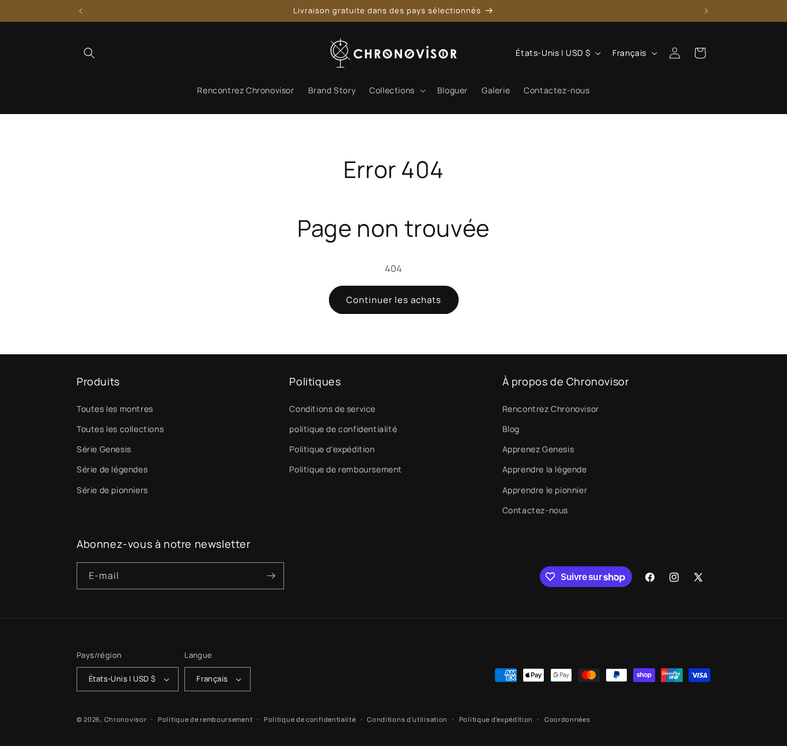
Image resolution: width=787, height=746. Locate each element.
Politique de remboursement (345, 469)
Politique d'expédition (331, 449)
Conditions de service (332, 408)
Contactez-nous (535, 510)
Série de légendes (112, 469)
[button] (89, 53)
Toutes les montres (115, 408)
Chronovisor (125, 719)
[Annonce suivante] (706, 11)
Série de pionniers (112, 489)
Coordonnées (567, 719)
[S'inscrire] (270, 575)
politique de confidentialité (343, 428)
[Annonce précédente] (80, 11)
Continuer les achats (393, 300)
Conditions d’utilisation (407, 719)
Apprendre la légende (544, 469)
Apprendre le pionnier (545, 489)
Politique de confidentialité (310, 719)
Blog (511, 428)
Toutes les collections (120, 428)
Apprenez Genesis (538, 449)
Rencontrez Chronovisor (550, 408)
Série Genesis (104, 449)
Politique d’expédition (496, 719)
